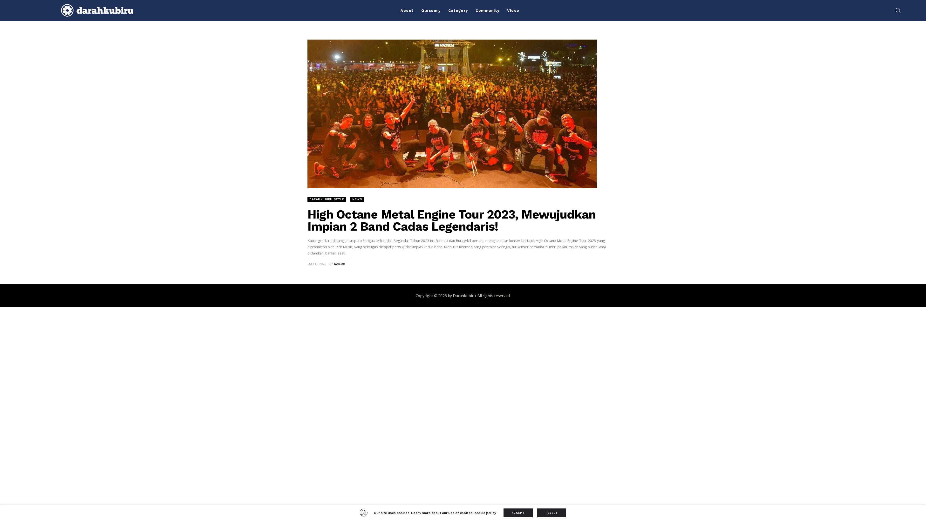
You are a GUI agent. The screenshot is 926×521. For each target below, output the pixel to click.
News (357, 199)
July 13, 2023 (316, 264)
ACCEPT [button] (518, 512)
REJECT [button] (551, 512)
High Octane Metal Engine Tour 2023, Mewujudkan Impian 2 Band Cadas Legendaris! (451, 220)
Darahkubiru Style (326, 199)
